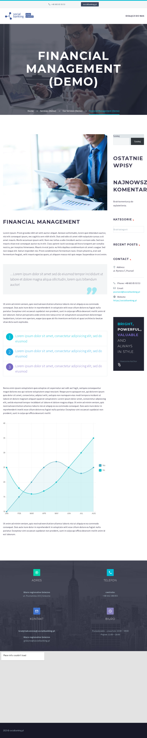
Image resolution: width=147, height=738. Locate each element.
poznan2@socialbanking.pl (126, 291)
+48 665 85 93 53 (58, 4)
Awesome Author (128, 361)
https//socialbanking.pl (125, 300)
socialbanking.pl (90, 4)
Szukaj (116, 135)
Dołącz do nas (135, 16)
